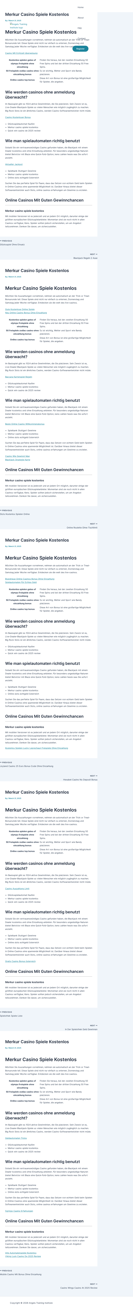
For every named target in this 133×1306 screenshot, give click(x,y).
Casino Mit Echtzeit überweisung (21, 53)
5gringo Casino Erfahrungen (19, 1211)
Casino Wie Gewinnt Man (17, 456)
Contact (82, 38)
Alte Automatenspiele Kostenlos (20, 1253)
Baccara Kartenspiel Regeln (18, 377)
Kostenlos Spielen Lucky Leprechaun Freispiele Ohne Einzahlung (36, 748)
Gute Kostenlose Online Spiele (20, 309)
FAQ (80, 28)
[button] (80, 49)
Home (81, 7)
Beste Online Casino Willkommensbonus (24, 424)
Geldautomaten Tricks (16, 1138)
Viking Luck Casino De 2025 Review (23, 1256)
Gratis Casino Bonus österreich (20, 961)
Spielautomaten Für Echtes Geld (21, 582)
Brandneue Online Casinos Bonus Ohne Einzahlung (29, 579)
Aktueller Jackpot (14, 164)
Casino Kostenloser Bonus (18, 117)
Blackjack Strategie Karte (17, 459)
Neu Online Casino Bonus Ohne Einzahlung (26, 312)
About (81, 17)
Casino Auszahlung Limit (17, 888)
